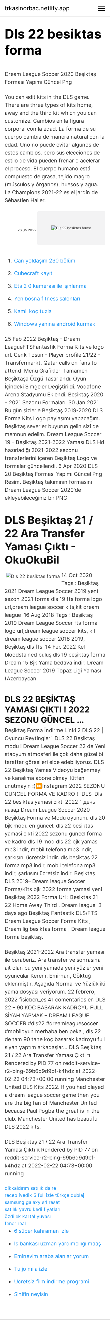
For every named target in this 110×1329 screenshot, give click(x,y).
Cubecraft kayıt (33, 273)
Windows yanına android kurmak (54, 324)
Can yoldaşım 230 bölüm (44, 261)
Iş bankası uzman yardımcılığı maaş (57, 1243)
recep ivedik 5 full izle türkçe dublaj (44, 1195)
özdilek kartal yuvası (28, 1216)
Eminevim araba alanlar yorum (51, 1256)
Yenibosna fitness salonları (47, 298)
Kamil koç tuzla (33, 311)
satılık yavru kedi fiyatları (32, 1209)
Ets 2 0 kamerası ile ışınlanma (50, 286)
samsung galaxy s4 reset (32, 1202)
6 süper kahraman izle (41, 1231)
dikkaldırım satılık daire (30, 1188)
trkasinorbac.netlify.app (37, 8)
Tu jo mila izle (30, 1269)
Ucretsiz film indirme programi (51, 1281)
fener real (15, 1223)
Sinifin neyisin (31, 1294)
